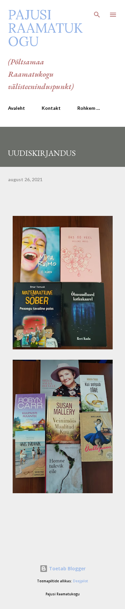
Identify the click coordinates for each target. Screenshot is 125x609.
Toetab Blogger (67, 568)
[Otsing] (97, 12)
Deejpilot (80, 581)
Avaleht (16, 108)
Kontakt (51, 108)
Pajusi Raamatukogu (45, 28)
